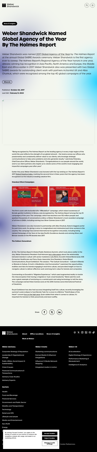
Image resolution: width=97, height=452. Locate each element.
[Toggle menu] (92, 5)
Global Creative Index (24, 174)
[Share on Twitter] (52, 312)
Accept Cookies (49, 433)
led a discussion (55, 254)
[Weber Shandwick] (10, 334)
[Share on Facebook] (44, 312)
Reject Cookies (50, 438)
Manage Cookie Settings (49, 443)
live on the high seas (32, 295)
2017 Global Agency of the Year (53, 54)
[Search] (87, 5)
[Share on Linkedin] (59, 312)
